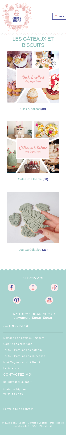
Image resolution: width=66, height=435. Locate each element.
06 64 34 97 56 (13, 393)
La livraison (11, 368)
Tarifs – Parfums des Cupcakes (24, 356)
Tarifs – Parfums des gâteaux (23, 350)
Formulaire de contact (18, 409)
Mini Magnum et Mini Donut (21, 362)
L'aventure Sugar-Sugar (33, 317)
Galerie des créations (17, 344)
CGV (34, 426)
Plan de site (46, 426)
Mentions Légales (38, 423)
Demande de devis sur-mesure (24, 338)
